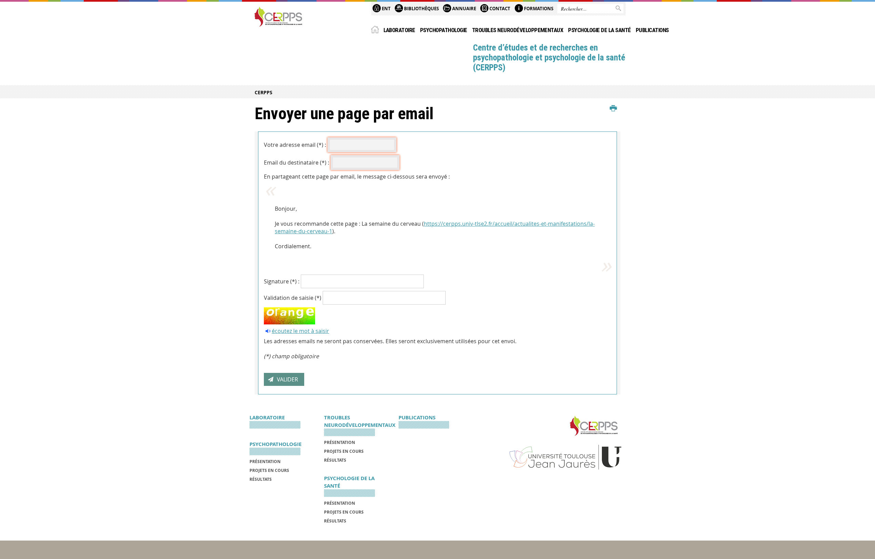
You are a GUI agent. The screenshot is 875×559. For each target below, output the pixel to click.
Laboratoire (399, 30)
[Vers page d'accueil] (279, 16)
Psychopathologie (443, 30)
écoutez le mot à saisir (300, 331)
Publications (652, 30)
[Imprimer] (613, 108)
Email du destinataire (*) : (296, 162)
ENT (386, 8)
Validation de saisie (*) (292, 298)
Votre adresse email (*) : (295, 145)
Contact (499, 8)
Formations (538, 8)
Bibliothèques (421, 8)
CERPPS (263, 92)
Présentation (265, 461)
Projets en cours (269, 470)
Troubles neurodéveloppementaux (518, 30)
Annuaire (463, 8)
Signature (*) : (281, 281)
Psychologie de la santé (599, 30)
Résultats (261, 479)
